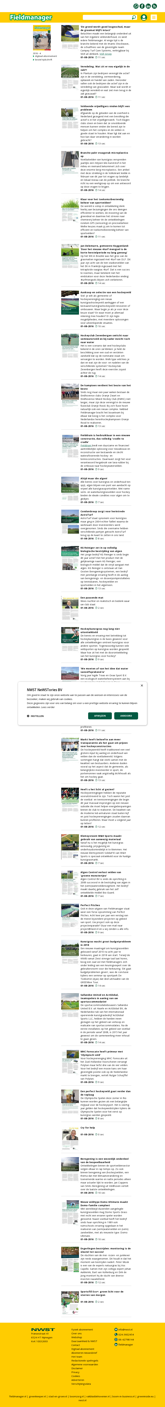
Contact (75, 1345)
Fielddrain (86, 445)
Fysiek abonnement (82, 1329)
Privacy (75, 1372)
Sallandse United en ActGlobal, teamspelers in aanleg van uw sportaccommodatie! (100, 998)
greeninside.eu (145, 1396)
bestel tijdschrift (43, 59)
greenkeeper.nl (37, 1396)
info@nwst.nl (125, 1329)
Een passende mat (92, 597)
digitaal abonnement (46, 56)
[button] (35, 716)
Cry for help (88, 1127)
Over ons (76, 1333)
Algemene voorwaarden (84, 1364)
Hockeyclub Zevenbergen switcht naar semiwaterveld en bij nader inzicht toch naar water (105, 339)
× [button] (142, 685)
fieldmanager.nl (17, 1396)
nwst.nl (82, 1400)
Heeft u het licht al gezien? (98, 789)
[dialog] (82, 703)
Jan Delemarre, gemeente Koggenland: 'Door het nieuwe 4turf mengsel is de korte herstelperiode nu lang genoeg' (105, 249)
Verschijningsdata (81, 1383)
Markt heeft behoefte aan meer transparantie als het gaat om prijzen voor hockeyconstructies (104, 743)
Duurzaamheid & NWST (84, 1341)
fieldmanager (125, 1344)
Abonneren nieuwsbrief (84, 1352)
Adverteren (77, 1379)
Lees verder (48, 707)
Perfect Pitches (90, 905)
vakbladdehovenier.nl (98, 1396)
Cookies (75, 1376)
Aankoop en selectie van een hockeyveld (106, 292)
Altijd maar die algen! (94, 478)
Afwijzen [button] (100, 715)
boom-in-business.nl (123, 1396)
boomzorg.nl (77, 1396)
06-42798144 (126, 1339)
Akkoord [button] (126, 715)
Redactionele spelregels (84, 1360)
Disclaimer (77, 1368)
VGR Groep (106, 53)
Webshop (76, 1337)
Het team (76, 1356)
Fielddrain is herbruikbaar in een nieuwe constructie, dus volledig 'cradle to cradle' (105, 439)
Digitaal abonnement (82, 1348)
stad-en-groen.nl (58, 1396)
